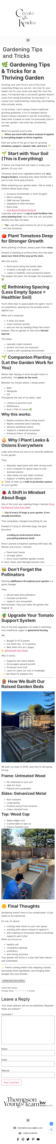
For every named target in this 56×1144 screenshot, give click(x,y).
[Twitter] (28, 1139)
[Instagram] (23, 1139)
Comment (7, 1014)
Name (4, 1049)
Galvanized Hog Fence (16, 650)
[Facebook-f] (18, 1139)
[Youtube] (38, 1139)
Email (4, 1060)
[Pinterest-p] (33, 1139)
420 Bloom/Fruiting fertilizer (21, 210)
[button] (28, 40)
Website (5, 1070)
